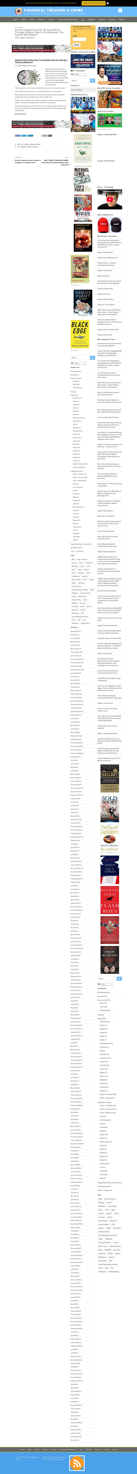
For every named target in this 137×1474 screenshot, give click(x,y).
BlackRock (89, 563)
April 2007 (74, 1199)
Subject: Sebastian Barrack (106, 552)
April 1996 (74, 1412)
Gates (29, 147)
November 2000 (76, 1374)
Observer (75, 447)
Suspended (76, 387)
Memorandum (77, 507)
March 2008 (74, 1164)
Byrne (82, 566)
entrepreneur (77, 431)
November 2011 (75, 1028)
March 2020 (74, 690)
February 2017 (75, 819)
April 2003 (74, 1335)
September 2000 (76, 1381)
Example (75, 494)
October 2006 (75, 1220)
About (24, 19)
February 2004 (75, 1311)
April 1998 (74, 1401)
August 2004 (75, 1297)
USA (84, 620)
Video (74, 537)
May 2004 (74, 1304)
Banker (75, 411)
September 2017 (76, 795)
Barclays (74, 563)
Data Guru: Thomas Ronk (106, 305)
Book (74, 484)
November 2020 (76, 662)
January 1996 (75, 1415)
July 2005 (74, 1269)
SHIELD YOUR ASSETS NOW (94, 3)
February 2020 (75, 694)
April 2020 (74, 687)
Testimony (76, 527)
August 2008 (75, 1147)
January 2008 (75, 1171)
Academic (76, 398)
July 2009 (74, 1112)
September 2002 (76, 1346)
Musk (85, 600)
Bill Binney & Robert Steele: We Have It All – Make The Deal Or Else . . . (109, 402)
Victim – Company (76, 551)
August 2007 (75, 1185)
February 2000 (75, 1391)
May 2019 (74, 725)
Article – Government (79, 477)
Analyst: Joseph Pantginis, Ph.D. (108, 329)
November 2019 (76, 704)
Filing (74, 497)
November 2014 (76, 910)
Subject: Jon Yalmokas (105, 703)
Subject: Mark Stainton (105, 252)
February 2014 (75, 938)
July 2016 (73, 844)
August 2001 (74, 1363)
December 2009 (76, 1098)
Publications (30, 38)
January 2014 (75, 941)
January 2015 (75, 903)
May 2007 (74, 1196)
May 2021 (74, 642)
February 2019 (75, 736)
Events (73, 392)
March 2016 (74, 858)
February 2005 (75, 1280)
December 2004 (76, 1286)
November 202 (75, 1436)
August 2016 (74, 840)
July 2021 (73, 635)
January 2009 (75, 1130)
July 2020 (74, 676)
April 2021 (74, 645)
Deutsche (85, 576)
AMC (73, 559)
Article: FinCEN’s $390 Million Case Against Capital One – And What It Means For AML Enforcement (109, 646)
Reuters (89, 606)
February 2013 (75, 976)
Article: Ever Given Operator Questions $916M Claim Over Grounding (107, 476)
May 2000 (74, 1388)
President (76, 457)
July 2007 (74, 1189)
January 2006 (75, 1252)
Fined (74, 384)
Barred (75, 381)
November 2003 (76, 1321)
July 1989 (73, 1426)
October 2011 (75, 1032)
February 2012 (75, 1018)
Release (75, 520)
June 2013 (74, 962)
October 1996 (75, 1408)
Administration (75, 371)
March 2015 (74, 899)
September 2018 (76, 753)
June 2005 (74, 1273)
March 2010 (74, 1088)
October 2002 (75, 1342)
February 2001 (75, 1370)
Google (35, 147)
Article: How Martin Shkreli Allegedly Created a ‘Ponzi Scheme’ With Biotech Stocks (109, 322)
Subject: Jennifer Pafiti (105, 289)
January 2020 (75, 697)
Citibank (86, 569)
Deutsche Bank (76, 579)
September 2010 (76, 1067)
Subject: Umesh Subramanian (107, 258)
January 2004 (75, 1314)
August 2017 (74, 798)
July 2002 (74, 1349)
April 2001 (74, 1367)
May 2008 (74, 1157)
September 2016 (76, 837)
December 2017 (75, 784)
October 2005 (75, 1259)
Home (15, 19)
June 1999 (74, 1398)
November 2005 (76, 1255)
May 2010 (74, 1081)
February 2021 (75, 652)
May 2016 (74, 851)
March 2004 (74, 1307)
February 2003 (75, 1339)
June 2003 (74, 1332)
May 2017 (74, 809)
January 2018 (75, 781)
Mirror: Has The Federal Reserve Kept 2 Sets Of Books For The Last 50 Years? (109, 466)
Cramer (88, 573)
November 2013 (76, 948)
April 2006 (74, 1241)
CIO (19, 147)
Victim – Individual (78, 467)
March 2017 (74, 816)
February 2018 (75, 777)
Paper (75, 513)
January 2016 (75, 865)
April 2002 (74, 1353)
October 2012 (75, 990)
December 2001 (76, 1360)
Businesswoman (78, 418)
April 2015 (74, 896)
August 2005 (75, 1266)
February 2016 (75, 861)
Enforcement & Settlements (68, 19)
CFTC (88, 566)
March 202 (74, 1440)
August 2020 (75, 673)
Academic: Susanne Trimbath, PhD (109, 638)
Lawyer (75, 441)
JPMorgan (75, 593)
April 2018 (74, 771)
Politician (75, 454)
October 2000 (75, 1377)
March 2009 (74, 1126)
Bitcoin (81, 563)
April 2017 (74, 812)
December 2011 (75, 1025)
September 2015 (76, 879)
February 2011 (75, 1053)
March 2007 (74, 1203)
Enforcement (75, 378)
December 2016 (75, 826)
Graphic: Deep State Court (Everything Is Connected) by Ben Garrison (108, 571)
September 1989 (76, 1422)
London (74, 596)
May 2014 (74, 927)
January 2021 (75, 655)
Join (83, 19)
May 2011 (74, 1046)
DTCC (85, 579)
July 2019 (73, 718)
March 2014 (74, 934)
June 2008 (74, 1154)
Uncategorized (75, 547)
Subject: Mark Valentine (105, 299)
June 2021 (74, 638)
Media (75, 444)
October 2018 (75, 750)
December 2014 (75, 906)
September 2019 (76, 711)
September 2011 (76, 1035)
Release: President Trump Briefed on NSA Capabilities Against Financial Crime (108, 503)
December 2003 (76, 1318)
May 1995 (74, 1419)
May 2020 (74, 683)
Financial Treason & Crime (53, 10)
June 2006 (74, 1234)
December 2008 (76, 1133)
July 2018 (73, 760)
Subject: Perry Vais (103, 294)
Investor (75, 434)
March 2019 (74, 732)
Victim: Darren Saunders (105, 531)
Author (75, 408)
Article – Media (77, 480)
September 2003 (76, 1328)
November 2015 (76, 872)
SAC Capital (75, 613)
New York (82, 603)
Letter (75, 504)
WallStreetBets (85, 623)
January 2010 (75, 1095)
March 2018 (74, 774)
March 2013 (74, 973)
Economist (74, 375)
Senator (75, 460)
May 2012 (74, 1008)
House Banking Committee (80, 589)
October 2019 (75, 708)
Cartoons (41, 19)
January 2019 (75, 739)
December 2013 (75, 945)
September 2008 (76, 1143)
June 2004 (74, 1300)
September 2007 (76, 1182)
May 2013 (74, 966)
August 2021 (74, 631)
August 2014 (74, 917)
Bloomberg (75, 566)
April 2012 (74, 1011)
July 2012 (73, 1001)
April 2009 (74, 1123)
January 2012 (75, 1022)
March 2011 (74, 1049)
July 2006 (74, 1231)
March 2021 (74, 648)
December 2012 (75, 983)
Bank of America (82, 559)
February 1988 (75, 1429)
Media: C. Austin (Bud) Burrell (107, 733)
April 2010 (74, 1084)
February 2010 (75, 1091)
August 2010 (74, 1070)
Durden (23, 147)
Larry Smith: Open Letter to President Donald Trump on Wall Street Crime (108, 375)
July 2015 (73, 886)
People (73, 395)
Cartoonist (76, 421)
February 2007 (75, 1206)
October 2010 (75, 1063)
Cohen (74, 573)
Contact (51, 19)
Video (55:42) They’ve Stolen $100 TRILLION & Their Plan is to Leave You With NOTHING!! (109, 718)
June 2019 (74, 722)
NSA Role (91, 19)
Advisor (75, 401)
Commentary (77, 487)
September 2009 (76, 1105)
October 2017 (75, 791)
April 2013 (74, 969)
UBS (79, 620)
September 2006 (76, 1224)
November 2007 (76, 1178)
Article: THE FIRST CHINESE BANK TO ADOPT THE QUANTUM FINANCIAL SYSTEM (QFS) (109, 353)
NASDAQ (74, 603)
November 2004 (76, 1290)
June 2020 (74, 680)
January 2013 (75, 980)
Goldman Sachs (76, 586)
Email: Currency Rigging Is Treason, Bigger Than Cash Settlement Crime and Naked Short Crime (109, 688)
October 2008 (75, 1140)
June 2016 (74, 847)
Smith (73, 620)
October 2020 (75, 666)
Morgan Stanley (76, 600)
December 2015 (75, 868)
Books (32, 19)
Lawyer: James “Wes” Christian (108, 417)
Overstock (75, 606)
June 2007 (74, 1192)
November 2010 (76, 1060)
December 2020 (76, 659)
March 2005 (74, 1276)
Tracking (112, 19)
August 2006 (75, 1227)
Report (75, 523)
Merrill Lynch (82, 596)
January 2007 (75, 1210)
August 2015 (74, 882)
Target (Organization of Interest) (80, 544)
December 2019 (75, 701)
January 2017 (75, 823)
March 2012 (74, 1015)
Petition (75, 517)
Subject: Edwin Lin (103, 276)
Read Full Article (20, 114)
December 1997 (75, 1405)
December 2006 (76, 1213)
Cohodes (80, 573)
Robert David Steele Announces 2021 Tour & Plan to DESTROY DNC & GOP (109, 741)
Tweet (75, 533)
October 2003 (75, 1325)
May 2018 (74, 767)
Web (74, 540)
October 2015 (75, 875)
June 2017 (74, 805)
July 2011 (73, 1042)
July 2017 (73, 802)
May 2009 (74, 1119)
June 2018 (74, 764)
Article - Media (20, 38)
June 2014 (74, 924)
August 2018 (74, 757)
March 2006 (74, 1245)
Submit (76, 45)
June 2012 (74, 1004)
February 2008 (75, 1168)
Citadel (80, 569)
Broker (75, 414)
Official (75, 451)
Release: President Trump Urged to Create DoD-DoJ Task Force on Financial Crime (109, 524)
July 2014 (73, 920)
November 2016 (76, 830)
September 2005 (76, 1262)
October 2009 (75, 1102)
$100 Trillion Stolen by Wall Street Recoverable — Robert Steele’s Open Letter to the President (109, 312)
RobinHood (75, 610)
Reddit (82, 606)
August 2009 (75, 1109)
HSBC (92, 589)
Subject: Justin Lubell (104, 335)
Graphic (75, 500)
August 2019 (74, 715)
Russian (83, 610)
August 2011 (74, 1039)
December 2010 (76, 1056)
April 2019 (74, 729)
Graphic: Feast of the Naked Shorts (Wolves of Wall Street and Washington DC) (109, 493)
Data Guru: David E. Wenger (106, 591)
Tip (74, 530)
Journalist (76, 437)
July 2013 (73, 959)
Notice (75, 510)
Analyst (75, 404)
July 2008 (74, 1150)
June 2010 (74, 1077)
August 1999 (74, 1394)
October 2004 (75, 1293)
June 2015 (74, 889)
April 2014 (74, 931)
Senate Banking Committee (80, 616)
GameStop (81, 583)
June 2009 (74, 1116)
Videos (121, 19)
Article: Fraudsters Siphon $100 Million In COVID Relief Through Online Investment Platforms (108, 751)
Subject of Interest (78, 464)
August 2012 (74, 997)
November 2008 (76, 1137)
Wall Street (75, 623)
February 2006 (75, 1248)
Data (74, 490)
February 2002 (75, 1356)
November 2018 (76, 746)
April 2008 (74, 1161)
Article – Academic (78, 474)
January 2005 (75, 1283)
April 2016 (74, 854)
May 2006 (74, 1238)
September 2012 (76, 994)
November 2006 (76, 1217)
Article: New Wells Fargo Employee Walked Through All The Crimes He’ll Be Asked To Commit (109, 425)
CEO (74, 424)
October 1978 (75, 1433)
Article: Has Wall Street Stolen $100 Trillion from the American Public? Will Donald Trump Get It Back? (109, 610)
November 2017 (75, 788)
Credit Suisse (75, 576)
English (76, 74)
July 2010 (73, 1074)
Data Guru (76, 427)
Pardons (102, 19)
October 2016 (75, 833)
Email (75, 36)
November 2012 (75, 987)
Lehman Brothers (85, 593)
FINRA (74, 583)
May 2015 (74, 893)
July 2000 (74, 1384)
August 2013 (74, 955)
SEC (82, 613)
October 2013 (75, 952)
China (73, 569)
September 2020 (76, 669)
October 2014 (75, 913)
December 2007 (76, 1175)
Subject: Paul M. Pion (104, 270)
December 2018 (75, 743)
